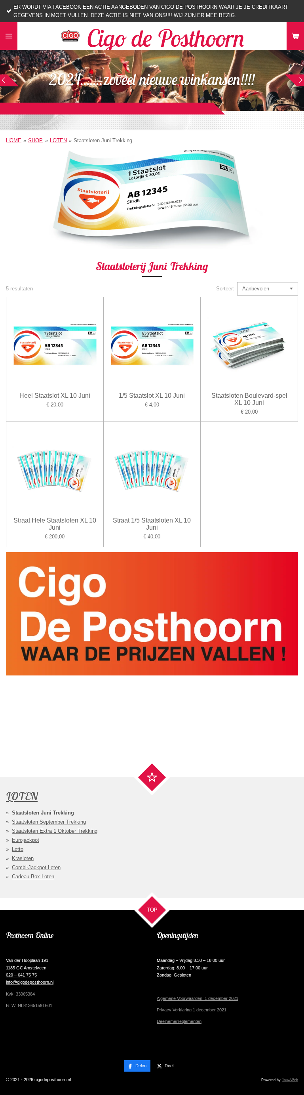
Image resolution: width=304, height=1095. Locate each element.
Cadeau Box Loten (33, 876)
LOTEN (58, 140)
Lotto (17, 849)
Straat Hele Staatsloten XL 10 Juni (54, 524)
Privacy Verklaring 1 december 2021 (191, 1009)
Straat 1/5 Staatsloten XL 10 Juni (152, 524)
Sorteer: (225, 289)
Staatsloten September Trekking (49, 822)
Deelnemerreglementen (179, 1021)
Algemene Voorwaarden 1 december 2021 (197, 998)
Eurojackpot (25, 840)
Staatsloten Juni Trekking (103, 140)
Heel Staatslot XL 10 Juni (54, 395)
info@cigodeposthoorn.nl (29, 982)
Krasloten (23, 858)
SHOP (35, 140)
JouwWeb (290, 1080)
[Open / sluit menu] (8, 36)
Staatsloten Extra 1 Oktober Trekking (54, 831)
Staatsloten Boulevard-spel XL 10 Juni (249, 399)
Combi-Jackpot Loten (36, 867)
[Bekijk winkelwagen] (295, 36)
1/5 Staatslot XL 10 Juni (152, 395)
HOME (13, 140)
